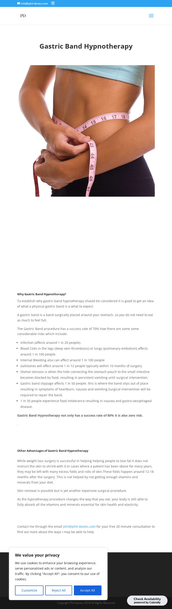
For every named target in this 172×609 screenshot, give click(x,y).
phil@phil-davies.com (79, 526)
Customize (29, 590)
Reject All (59, 590)
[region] (58, 574)
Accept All (87, 590)
